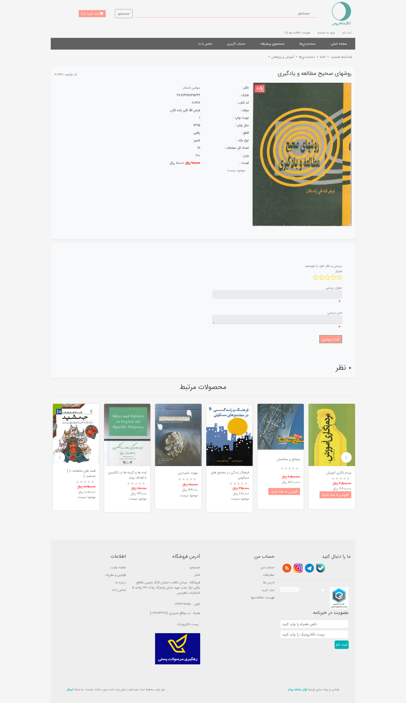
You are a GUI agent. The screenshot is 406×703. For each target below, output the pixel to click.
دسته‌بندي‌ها (308, 43)
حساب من (267, 567)
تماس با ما (205, 43)
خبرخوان (286, 568)
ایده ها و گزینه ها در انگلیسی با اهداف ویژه (127, 475)
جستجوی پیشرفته (272, 43)
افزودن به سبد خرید (284, 491)
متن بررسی (334, 312)
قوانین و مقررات (115, 574)
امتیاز (339, 271)
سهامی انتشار (191, 87)
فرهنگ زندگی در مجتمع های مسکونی (230, 475)
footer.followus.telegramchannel (309, 568)
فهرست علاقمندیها (262, 597)
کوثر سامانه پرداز (297, 689)
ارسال (70, 689)
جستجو (123, 13)
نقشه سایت (118, 567)
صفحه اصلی (339, 43)
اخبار (197, 574)
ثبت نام (346, 32)
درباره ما (120, 582)
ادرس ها (268, 582)
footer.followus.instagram (298, 568)
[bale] (320, 568)
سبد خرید (268, 590)
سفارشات (268, 574)
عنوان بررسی (334, 287)
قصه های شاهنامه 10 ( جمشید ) (81, 473)
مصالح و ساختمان (288, 459)
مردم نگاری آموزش (338, 472)
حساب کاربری (236, 43)
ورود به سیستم (326, 32)
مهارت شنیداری (188, 472)
